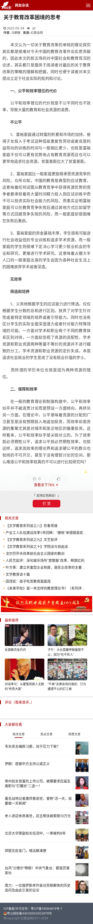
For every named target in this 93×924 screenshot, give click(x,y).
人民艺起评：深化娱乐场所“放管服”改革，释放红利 (45, 560)
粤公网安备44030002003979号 (29, 913)
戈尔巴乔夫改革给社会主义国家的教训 (35, 553)
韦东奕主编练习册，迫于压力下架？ (32, 746)
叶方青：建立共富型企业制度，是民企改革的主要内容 (47, 567)
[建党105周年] (46, 611)
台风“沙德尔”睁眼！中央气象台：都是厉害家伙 (37, 870)
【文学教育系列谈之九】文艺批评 (32, 539)
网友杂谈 (22, 5)
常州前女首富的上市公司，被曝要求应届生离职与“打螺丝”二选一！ (38, 783)
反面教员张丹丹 (15, 649)
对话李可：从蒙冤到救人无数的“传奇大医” (24, 686)
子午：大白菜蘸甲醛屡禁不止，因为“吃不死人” (66, 652)
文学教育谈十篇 (18, 574)
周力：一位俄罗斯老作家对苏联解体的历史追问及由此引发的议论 (38, 887)
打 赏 (47, 503)
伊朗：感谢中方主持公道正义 (27, 764)
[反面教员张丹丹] (25, 635)
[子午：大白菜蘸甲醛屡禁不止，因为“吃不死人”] (67, 635)
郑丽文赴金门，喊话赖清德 (25, 850)
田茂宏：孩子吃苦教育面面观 (28, 581)
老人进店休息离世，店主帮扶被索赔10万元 (38, 816)
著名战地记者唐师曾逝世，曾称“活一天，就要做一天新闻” (38, 800)
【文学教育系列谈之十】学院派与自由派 (37, 546)
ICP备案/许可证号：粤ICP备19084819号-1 (32, 908)
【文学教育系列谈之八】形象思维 (32, 525)
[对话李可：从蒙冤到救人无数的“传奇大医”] (25, 670)
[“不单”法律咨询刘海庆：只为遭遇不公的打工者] (67, 670)
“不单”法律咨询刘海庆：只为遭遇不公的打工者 (67, 686)
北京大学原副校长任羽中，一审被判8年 (35, 833)
